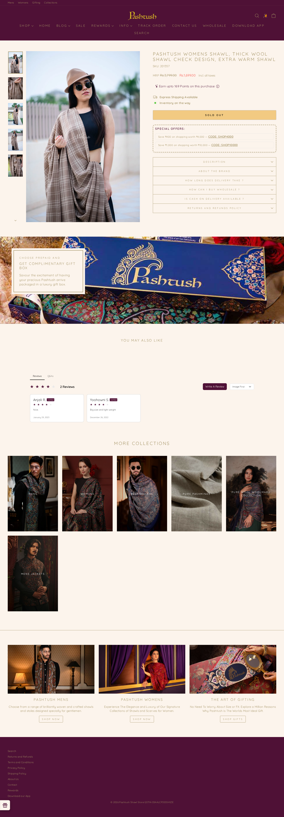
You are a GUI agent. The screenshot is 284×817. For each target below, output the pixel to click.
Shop (26, 25)
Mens (11, 2)
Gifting (36, 2)
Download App (248, 25)
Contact (12, 784)
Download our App (19, 795)
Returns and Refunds (20, 756)
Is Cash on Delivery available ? (214, 198)
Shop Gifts (233, 719)
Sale (81, 25)
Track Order (152, 25)
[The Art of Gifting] (233, 669)
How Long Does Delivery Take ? (214, 180)
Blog (62, 25)
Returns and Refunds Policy (215, 208)
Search (142, 33)
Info (124, 25)
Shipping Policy (17, 773)
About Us (13, 779)
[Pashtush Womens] (142, 669)
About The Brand (215, 171)
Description (214, 161)
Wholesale (215, 25)
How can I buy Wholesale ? (214, 189)
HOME (45, 25)
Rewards (101, 25)
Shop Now (51, 719)
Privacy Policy (16, 767)
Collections (50, 2)
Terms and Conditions (21, 762)
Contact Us (184, 25)
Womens (23, 2)
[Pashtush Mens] (51, 669)
